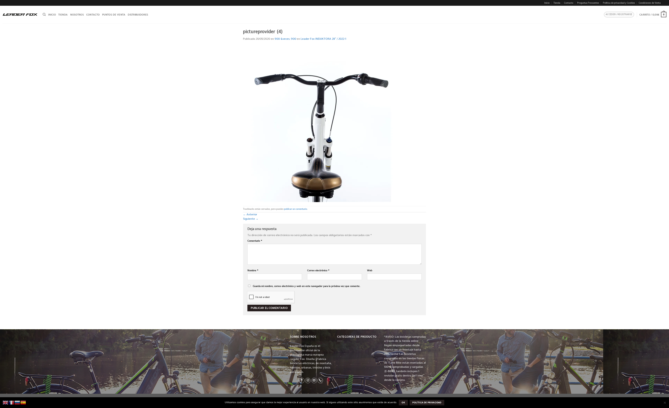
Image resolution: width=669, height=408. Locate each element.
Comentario (254, 240)
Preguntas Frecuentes (588, 2)
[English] (6, 402)
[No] (664, 403)
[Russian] (17, 402)
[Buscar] (44, 14)
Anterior (250, 214)
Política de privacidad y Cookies (619, 2)
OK (403, 402)
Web (369, 270)
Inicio (547, 2)
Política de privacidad (426, 402)
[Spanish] (23, 402)
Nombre (252, 270)
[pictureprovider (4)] (321, 123)
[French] (11, 402)
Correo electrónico (318, 270)
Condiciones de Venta (650, 2)
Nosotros (77, 14)
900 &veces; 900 (285, 39)
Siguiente (250, 219)
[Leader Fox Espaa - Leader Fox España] (20, 14)
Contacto (568, 2)
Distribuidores (138, 14)
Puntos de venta (113, 14)
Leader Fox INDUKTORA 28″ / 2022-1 (323, 39)
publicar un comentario (295, 208)
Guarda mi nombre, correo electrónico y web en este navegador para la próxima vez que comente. (306, 286)
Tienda (556, 2)
